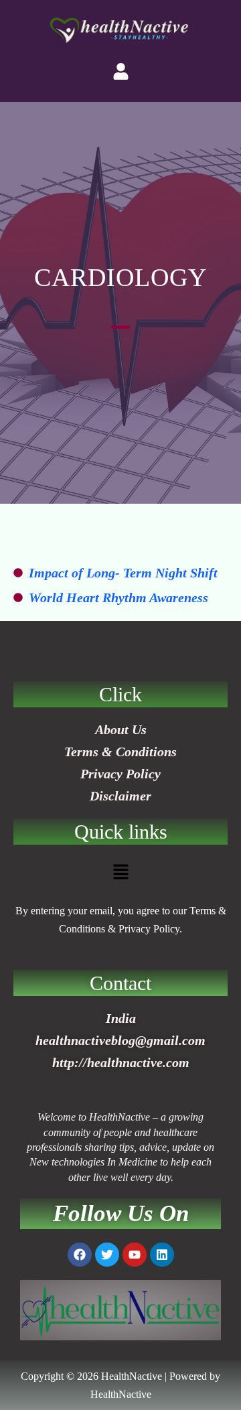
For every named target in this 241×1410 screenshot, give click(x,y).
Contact (120, 983)
